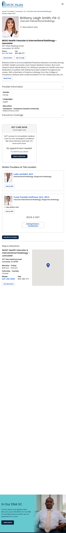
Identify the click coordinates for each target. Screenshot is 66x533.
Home (4, 11)
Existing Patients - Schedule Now (33, 225)
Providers (11, 11)
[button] (8, 58)
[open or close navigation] (62, 4)
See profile (9, 186)
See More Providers (10, 237)
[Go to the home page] (12, 4)
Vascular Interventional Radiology (39, 11)
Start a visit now (19, 156)
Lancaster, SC (21, 11)
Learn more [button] (8, 522)
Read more (7, 78)
